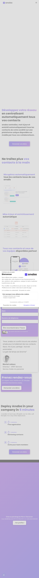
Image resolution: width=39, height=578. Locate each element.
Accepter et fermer (29, 305)
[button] (4, 575)
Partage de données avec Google (11, 296)
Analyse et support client (9, 297)
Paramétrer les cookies (9, 305)
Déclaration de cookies (24, 290)
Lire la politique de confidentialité (10, 290)
